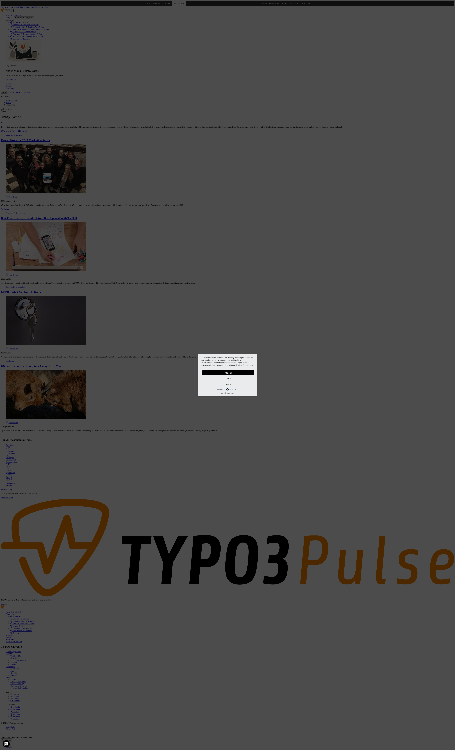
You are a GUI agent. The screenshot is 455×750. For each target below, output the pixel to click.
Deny (228, 378)
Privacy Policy (230, 393)
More (228, 384)
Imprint (223, 393)
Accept (228, 373)
